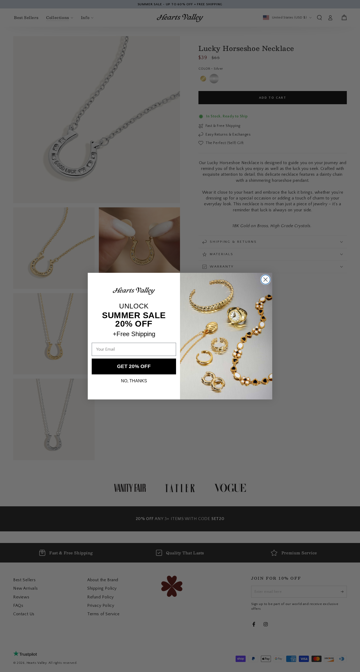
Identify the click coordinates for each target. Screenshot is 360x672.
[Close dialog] (265, 279)
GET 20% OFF (134, 366)
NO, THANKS (134, 380)
